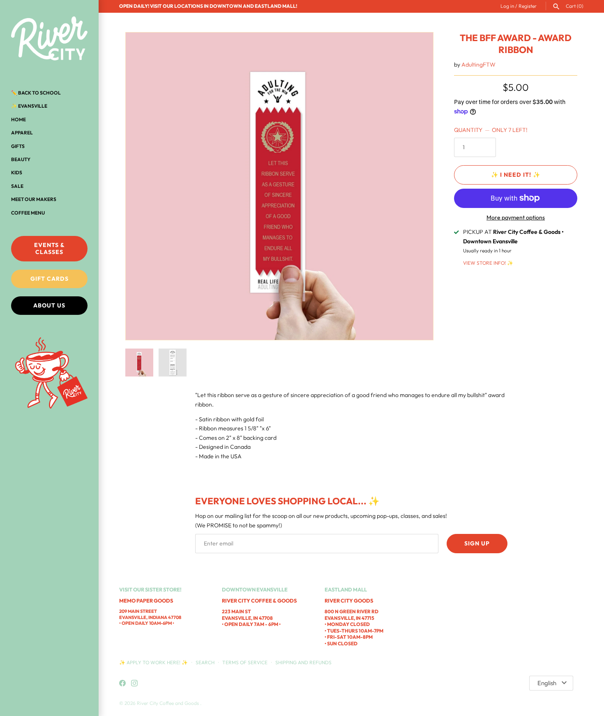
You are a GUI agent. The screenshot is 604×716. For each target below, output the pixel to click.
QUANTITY (491, 130)
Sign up (477, 543)
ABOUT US (49, 305)
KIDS (16, 172)
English (546, 683)
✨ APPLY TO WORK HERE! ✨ (154, 662)
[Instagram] (134, 683)
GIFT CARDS (49, 278)
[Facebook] (122, 683)
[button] (416, 186)
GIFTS (18, 146)
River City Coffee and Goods (168, 703)
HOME (18, 119)
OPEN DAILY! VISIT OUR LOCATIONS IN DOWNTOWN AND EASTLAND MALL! (208, 6)
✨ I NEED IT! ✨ (515, 174)
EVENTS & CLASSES (49, 248)
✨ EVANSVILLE (29, 106)
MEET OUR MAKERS (33, 199)
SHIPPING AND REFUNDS (303, 662)
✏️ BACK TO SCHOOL (36, 93)
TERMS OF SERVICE (244, 662)
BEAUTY (20, 159)
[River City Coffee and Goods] (49, 39)
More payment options (515, 217)
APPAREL (22, 132)
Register (528, 6)
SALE (17, 186)
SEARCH (205, 662)
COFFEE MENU (28, 213)
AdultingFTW (478, 64)
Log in (507, 6)
